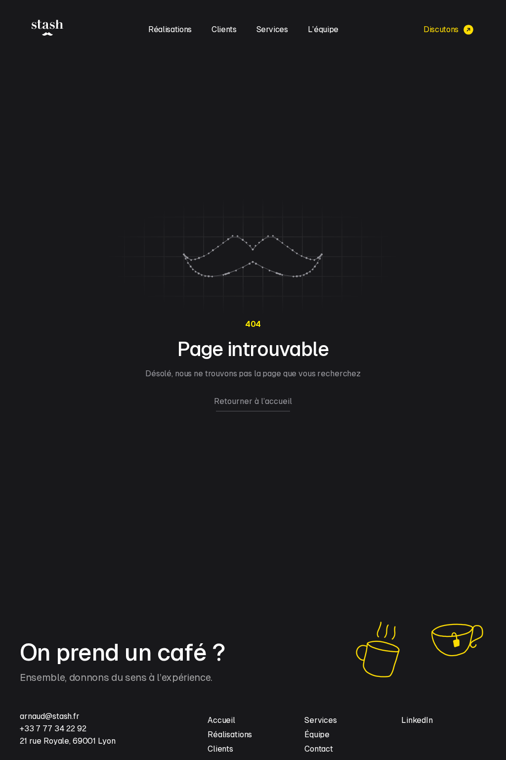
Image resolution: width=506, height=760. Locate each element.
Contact (318, 749)
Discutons (441, 29)
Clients (224, 29)
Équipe (317, 734)
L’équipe (323, 29)
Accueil (221, 720)
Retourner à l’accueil (253, 401)
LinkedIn (417, 720)
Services (272, 29)
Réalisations (170, 29)
